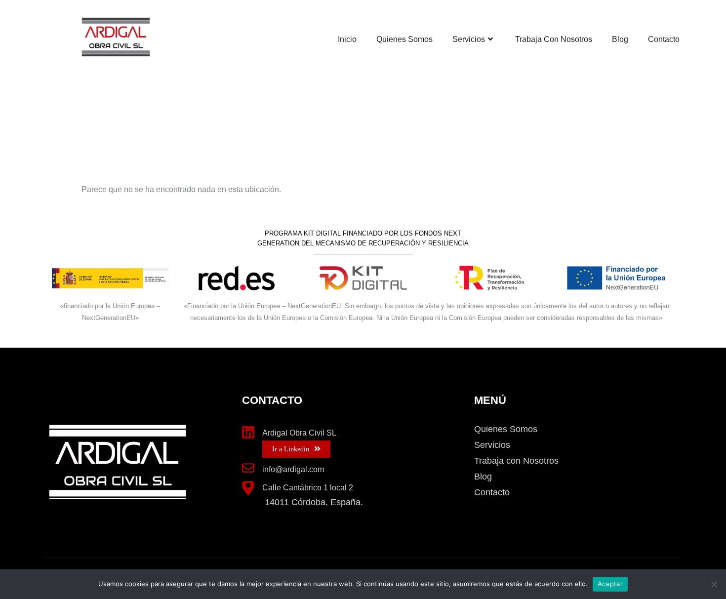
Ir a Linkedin (290, 449)
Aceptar (610, 584)
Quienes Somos (404, 39)
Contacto (664, 39)
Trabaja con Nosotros (553, 39)
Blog (620, 39)
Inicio (347, 39)
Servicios (468, 39)
